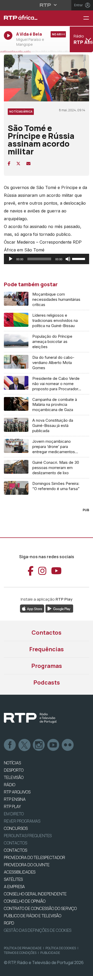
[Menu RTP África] (88, 18)
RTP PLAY (12, 806)
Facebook (10, 745)
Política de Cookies (60, 948)
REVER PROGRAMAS (22, 821)
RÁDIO (9, 785)
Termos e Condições (20, 953)
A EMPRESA (14, 886)
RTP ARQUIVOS (17, 792)
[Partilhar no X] (18, 163)
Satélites (13, 879)
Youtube (53, 745)
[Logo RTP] (30, 718)
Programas (46, 666)
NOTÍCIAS (12, 763)
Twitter (24, 745)
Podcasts (46, 682)
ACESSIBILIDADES (19, 872)
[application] (46, 259)
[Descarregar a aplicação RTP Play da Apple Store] (32, 608)
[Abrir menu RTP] (47, 5)
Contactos (46, 632)
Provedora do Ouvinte (27, 865)
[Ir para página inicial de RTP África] (31, 18)
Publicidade (50, 953)
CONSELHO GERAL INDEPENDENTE (35, 894)
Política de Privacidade (23, 948)
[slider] (79, 258)
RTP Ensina (15, 799)
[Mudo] (68, 259)
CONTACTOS (15, 850)
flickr (68, 745)
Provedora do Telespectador (34, 857)
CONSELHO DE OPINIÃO (24, 901)
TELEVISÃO (14, 777)
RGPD (9, 923)
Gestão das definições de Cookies (37, 930)
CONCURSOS (16, 828)
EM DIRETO (14, 814)
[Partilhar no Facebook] (9, 163)
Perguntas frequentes (28, 835)
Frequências (46, 649)
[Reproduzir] (10, 259)
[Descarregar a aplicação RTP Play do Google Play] (59, 608)
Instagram (39, 745)
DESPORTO (14, 770)
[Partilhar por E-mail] (28, 163)
